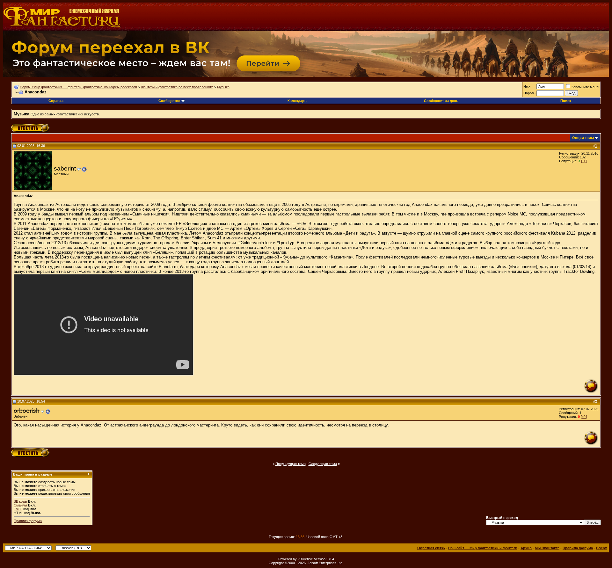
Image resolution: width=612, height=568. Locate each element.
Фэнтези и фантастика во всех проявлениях (177, 87)
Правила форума (28, 521)
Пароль (529, 93)
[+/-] (584, 161)
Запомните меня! (585, 87)
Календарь (297, 101)
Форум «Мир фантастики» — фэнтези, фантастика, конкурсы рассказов (78, 87)
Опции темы (583, 138)
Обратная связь (431, 548)
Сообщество (169, 101)
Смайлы (20, 505)
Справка (55, 101)
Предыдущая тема (290, 464)
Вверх (601, 548)
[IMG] (18, 509)
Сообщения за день (441, 101)
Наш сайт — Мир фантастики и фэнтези (482, 548)
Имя (526, 86)
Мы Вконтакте (547, 548)
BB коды (20, 501)
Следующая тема (323, 464)
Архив (526, 548)
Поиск (565, 101)
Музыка (223, 87)
